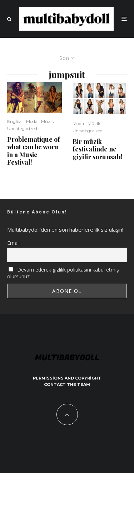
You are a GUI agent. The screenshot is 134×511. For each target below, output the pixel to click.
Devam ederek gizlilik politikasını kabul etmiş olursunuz (63, 273)
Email (13, 242)
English (15, 121)
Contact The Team (67, 384)
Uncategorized (22, 128)
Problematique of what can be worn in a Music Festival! (33, 151)
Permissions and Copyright (67, 378)
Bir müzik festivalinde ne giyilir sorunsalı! (98, 149)
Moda (32, 121)
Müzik (47, 121)
